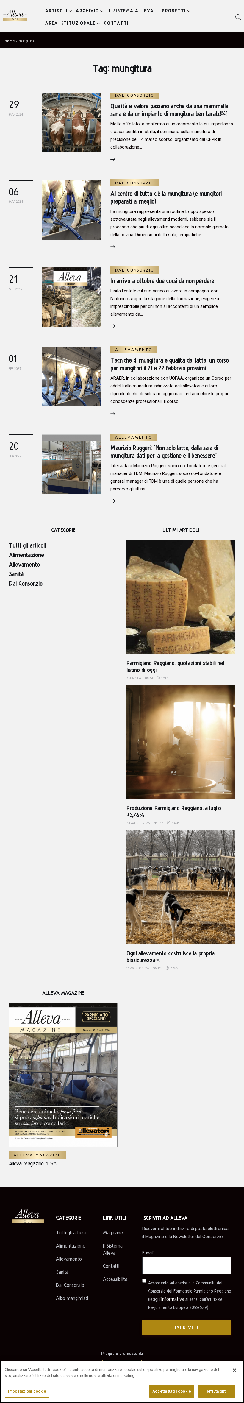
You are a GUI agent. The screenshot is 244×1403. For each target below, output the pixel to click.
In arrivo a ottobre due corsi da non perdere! (162, 280)
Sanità (16, 573)
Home (9, 40)
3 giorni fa (133, 678)
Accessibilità (115, 1279)
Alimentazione (26, 554)
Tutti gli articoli (27, 545)
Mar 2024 (16, 114)
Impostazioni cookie (27, 1391)
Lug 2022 (15, 456)
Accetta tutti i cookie (171, 1391)
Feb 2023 (15, 368)
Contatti (111, 1266)
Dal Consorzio (134, 95)
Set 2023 (15, 289)
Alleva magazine (37, 1155)
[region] (122, 1382)
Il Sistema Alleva (113, 1249)
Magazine (113, 1232)
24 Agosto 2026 (138, 823)
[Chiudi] (234, 1370)
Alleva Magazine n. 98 (33, 1163)
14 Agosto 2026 (137, 968)
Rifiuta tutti (217, 1391)
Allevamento (133, 349)
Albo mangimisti (72, 1298)
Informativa (172, 1299)
